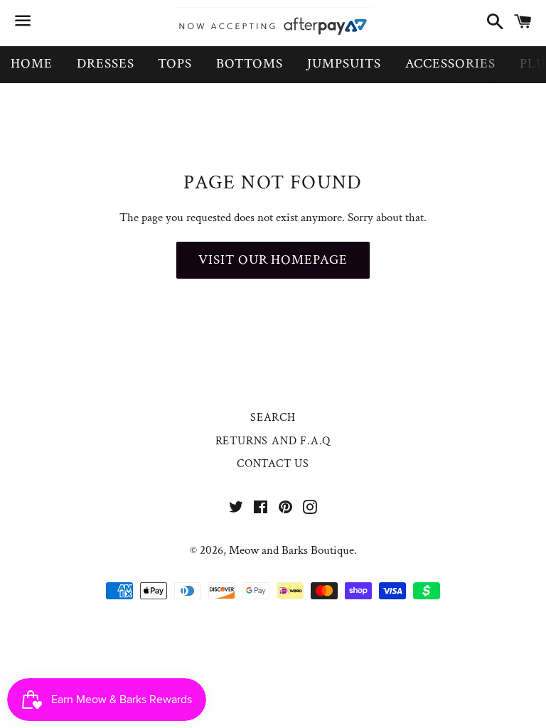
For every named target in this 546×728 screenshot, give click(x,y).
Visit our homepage (273, 260)
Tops (175, 64)
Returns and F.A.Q (273, 441)
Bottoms (249, 64)
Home (32, 64)
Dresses (105, 64)
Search (273, 417)
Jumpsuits (344, 64)
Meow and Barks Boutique (291, 550)
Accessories (450, 64)
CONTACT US (273, 463)
